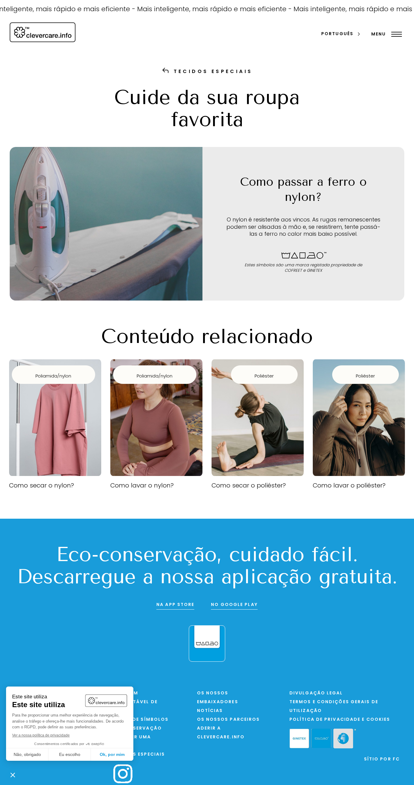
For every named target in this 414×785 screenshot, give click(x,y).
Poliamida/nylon (53, 376)
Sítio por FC (382, 759)
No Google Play (234, 605)
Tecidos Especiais (139, 754)
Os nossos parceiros (228, 719)
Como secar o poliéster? (249, 486)
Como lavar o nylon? (142, 486)
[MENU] (395, 34)
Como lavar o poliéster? (349, 486)
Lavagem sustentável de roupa (135, 702)
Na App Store (175, 605)
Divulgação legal (316, 693)
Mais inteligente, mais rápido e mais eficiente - (198, 9)
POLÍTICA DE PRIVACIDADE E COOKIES (339, 719)
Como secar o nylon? (41, 486)
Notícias (210, 711)
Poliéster (264, 376)
